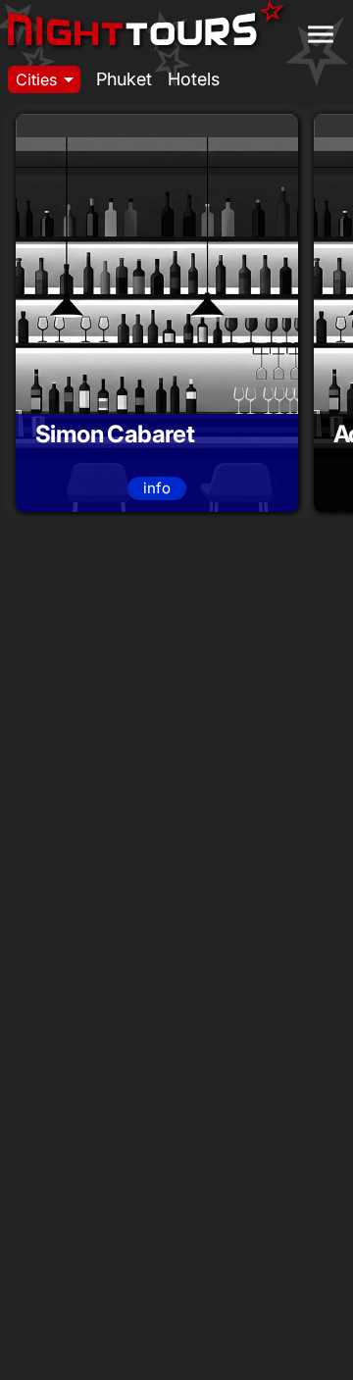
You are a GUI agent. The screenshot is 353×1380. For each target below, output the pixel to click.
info (157, 488)
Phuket (124, 79)
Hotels (194, 79)
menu (320, 34)
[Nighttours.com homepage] (146, 27)
